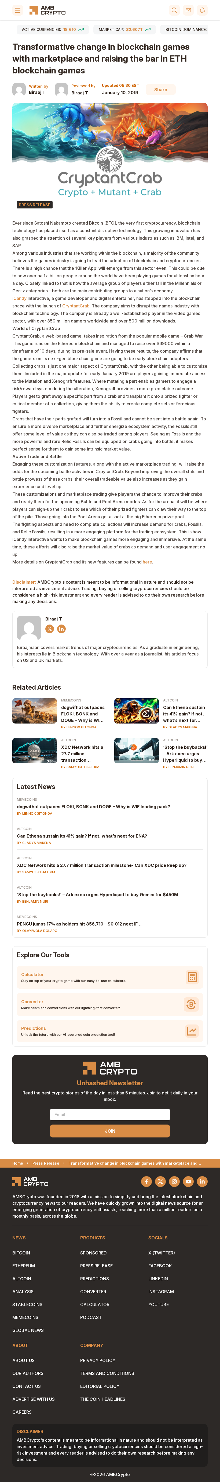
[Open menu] (17, 10)
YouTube (158, 1304)
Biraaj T (37, 92)
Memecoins (71, 700)
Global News (28, 1330)
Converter (93, 1291)
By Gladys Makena (180, 727)
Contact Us (26, 1386)
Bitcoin (21, 1253)
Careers (22, 1412)
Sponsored (93, 1253)
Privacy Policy (97, 1360)
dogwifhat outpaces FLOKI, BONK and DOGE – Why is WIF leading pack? (83, 714)
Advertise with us (33, 1399)
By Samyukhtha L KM (80, 767)
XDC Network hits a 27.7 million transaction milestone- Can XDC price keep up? (82, 753)
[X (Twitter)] (49, 629)
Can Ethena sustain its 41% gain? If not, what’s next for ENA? (184, 714)
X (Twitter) (161, 1253)
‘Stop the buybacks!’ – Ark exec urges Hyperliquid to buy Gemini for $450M (185, 753)
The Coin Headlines (102, 1399)
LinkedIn (158, 1278)
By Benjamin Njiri (178, 767)
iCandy (19, 298)
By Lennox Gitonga (79, 727)
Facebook (160, 1265)
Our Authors (27, 1373)
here (147, 562)
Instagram (161, 1291)
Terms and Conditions (107, 1373)
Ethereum (23, 1265)
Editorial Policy (99, 1386)
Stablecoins (27, 1304)
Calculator (94, 1304)
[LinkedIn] (61, 629)
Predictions (94, 1278)
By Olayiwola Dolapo (37, 931)
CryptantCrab (76, 306)
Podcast (91, 1317)
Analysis (23, 1291)
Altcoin (170, 700)
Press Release (96, 1265)
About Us (23, 1360)
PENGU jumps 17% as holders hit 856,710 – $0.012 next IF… (79, 924)
